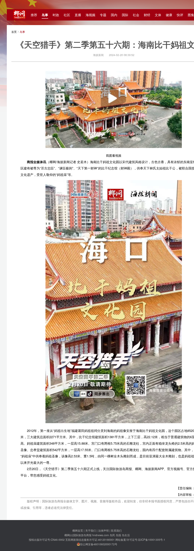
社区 (67, 15)
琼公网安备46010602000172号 (98, 544)
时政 (56, 15)
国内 (114, 15)
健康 (169, 15)
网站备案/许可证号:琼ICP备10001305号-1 (140, 540)
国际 (125, 15)
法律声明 (103, 530)
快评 (180, 15)
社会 (136, 15)
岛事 (45, 15)
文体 (158, 15)
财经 (147, 15)
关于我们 (90, 530)
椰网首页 (77, 530)
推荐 (34, 15)
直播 (78, 15)
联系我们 (116, 530)
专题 (103, 15)
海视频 (90, 15)
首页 (14, 32)
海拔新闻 (98, 55)
